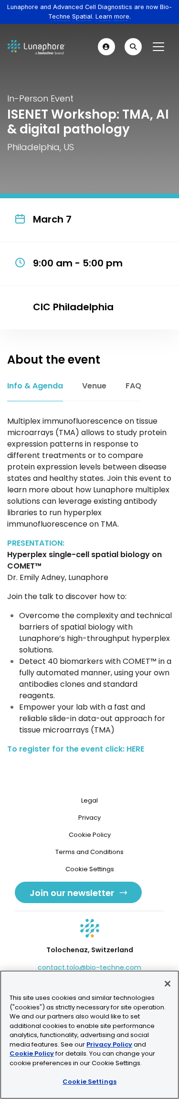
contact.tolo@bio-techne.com (89, 967)
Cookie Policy (90, 834)
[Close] (167, 983)
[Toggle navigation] (158, 47)
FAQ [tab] (133, 385)
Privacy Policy (109, 1044)
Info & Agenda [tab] (35, 385)
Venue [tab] (94, 385)
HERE (135, 748)
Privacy (89, 817)
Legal (89, 800)
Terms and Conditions (89, 851)
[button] (106, 46)
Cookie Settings (89, 1081)
